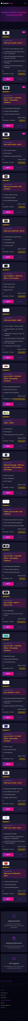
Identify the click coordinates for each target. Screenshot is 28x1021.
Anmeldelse (20, 79)
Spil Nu (8, 79)
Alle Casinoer (4, 993)
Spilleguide (3, 997)
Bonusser (3, 995)
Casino (7, 3)
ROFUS (2, 1003)
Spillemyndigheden (6, 1005)
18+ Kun (3, 1007)
